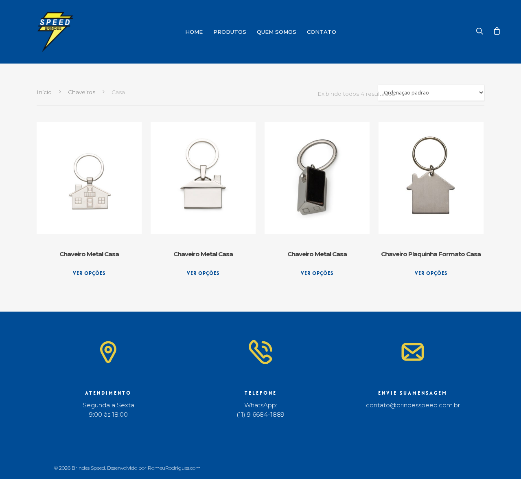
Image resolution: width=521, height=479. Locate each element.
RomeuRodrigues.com (174, 468)
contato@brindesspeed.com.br (413, 405)
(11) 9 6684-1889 (260, 414)
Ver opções (89, 273)
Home (194, 32)
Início (44, 92)
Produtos (229, 32)
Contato (321, 32)
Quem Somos (276, 32)
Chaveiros (81, 92)
